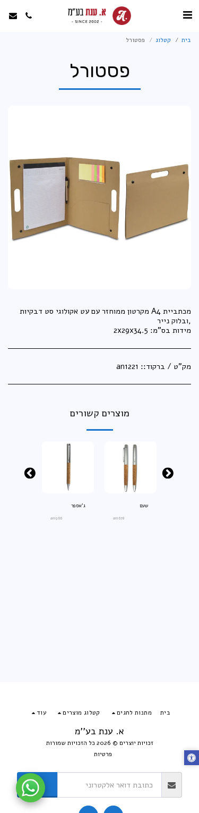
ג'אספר (78, 505)
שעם (144, 505)
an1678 (119, 518)
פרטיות (103, 754)
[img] (131, 467)
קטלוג (163, 40)
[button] (187, 15)
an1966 (56, 518)
